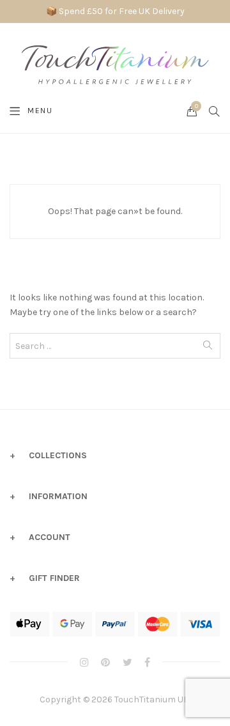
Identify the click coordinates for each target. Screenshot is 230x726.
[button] (27, 711)
